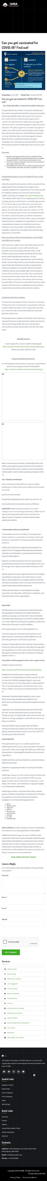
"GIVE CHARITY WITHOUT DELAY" (23, 857)
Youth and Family (11, 989)
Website (4, 919)
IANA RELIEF (10, 1033)
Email (4, 908)
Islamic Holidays (11, 974)
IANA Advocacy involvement (13, 1013)
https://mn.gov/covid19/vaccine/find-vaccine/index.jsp (22, 346)
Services (5, 1117)
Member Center (7, 1085)
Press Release (7, 1096)
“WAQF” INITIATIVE (12, 1018)
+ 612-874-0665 (13, 1158)
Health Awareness (11, 998)
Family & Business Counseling (15, 1008)
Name (4, 897)
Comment (5, 875)
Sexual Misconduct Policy (11, 1128)
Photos (4, 1120)
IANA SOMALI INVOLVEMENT (15, 1038)
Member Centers (11, 969)
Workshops (6, 1104)
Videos (4, 1124)
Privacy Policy (15, 1177)
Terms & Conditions (29, 1177)
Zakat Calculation (8, 1132)
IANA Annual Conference (13, 979)
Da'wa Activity (10, 1028)
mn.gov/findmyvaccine (35, 195)
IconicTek (41, 1173)
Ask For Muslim (7, 1093)
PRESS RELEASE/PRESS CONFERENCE (17, 1023)
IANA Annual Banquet (12, 993)
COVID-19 (9, 1003)
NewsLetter (6, 1089)
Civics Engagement (12, 984)
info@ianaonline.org (14, 1155)
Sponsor (5, 1136)
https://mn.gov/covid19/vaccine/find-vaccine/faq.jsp (23, 369)
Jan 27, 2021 (14, 95)
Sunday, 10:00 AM (36, 95)
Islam (4, 1100)
